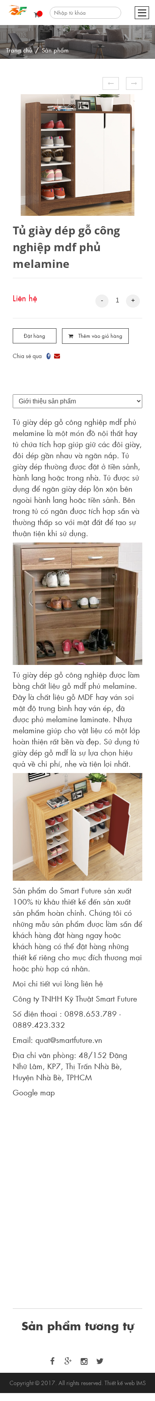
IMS (141, 1383)
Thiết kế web (120, 1383)
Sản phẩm (55, 50)
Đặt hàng (34, 335)
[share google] (57, 354)
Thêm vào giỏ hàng (99, 335)
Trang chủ (19, 50)
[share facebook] (48, 354)
